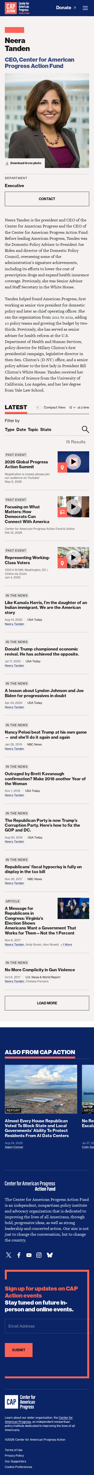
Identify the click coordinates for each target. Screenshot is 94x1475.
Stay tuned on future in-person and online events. (41, 1299)
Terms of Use (13, 1450)
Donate (64, 7)
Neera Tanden (14, 624)
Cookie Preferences (18, 1467)
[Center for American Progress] (11, 8)
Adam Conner (14, 1147)
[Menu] (85, 8)
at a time (83, 407)
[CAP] (21, 1402)
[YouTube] (29, 1255)
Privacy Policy (14, 1455)
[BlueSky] (49, 1255)
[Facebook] (19, 1255)
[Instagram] (39, 1255)
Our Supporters (15, 1461)
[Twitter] (9, 1255)
